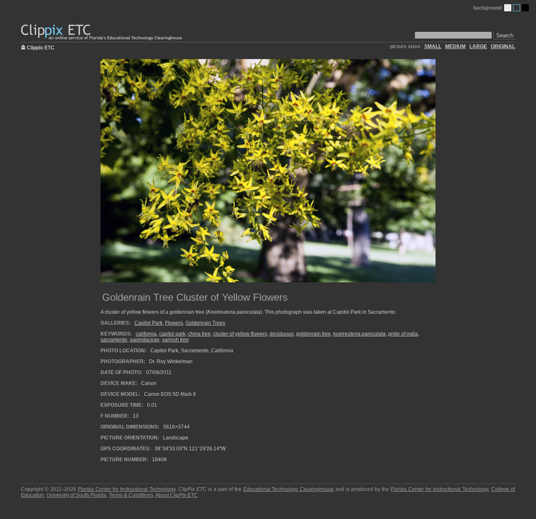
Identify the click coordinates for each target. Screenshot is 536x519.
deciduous (282, 334)
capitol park (172, 334)
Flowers (174, 323)
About (176, 495)
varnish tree (175, 340)
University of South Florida (76, 495)
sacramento (113, 340)
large (478, 46)
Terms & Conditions (131, 495)
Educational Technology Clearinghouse (288, 489)
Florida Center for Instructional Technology (126, 489)
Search (504, 35)
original (503, 46)
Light (507, 7)
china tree (199, 334)
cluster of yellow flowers (240, 334)
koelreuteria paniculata (359, 334)
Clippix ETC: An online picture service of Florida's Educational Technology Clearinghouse (102, 32)
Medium (516, 7)
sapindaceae (145, 340)
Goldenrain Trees (205, 323)
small (432, 46)
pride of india (403, 334)
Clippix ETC (40, 47)
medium (455, 46)
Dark (525, 7)
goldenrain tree (313, 334)
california (146, 334)
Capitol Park (148, 323)
